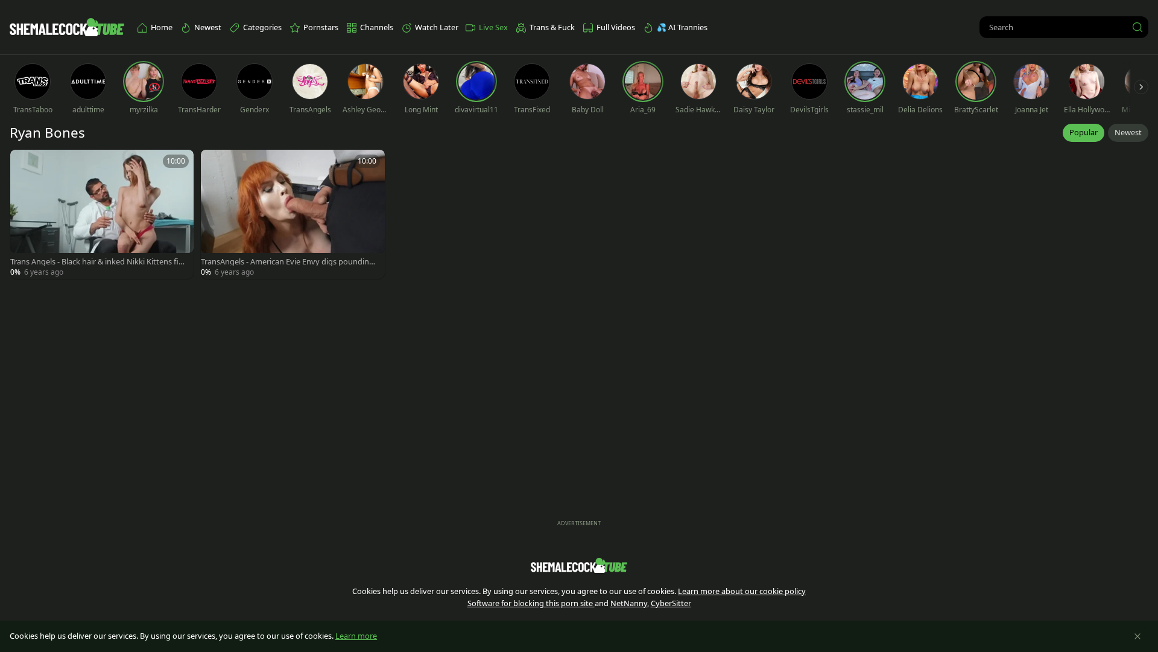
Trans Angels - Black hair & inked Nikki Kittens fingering (99, 262)
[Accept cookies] (1137, 636)
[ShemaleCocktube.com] (67, 27)
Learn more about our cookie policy (742, 591)
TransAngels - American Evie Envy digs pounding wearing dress (287, 262)
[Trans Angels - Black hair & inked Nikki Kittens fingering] (102, 214)
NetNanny (628, 603)
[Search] (1137, 27)
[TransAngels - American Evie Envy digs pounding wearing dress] (292, 214)
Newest (1128, 132)
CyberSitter (671, 603)
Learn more (356, 635)
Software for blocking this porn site (531, 603)
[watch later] (24, 164)
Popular (1083, 132)
